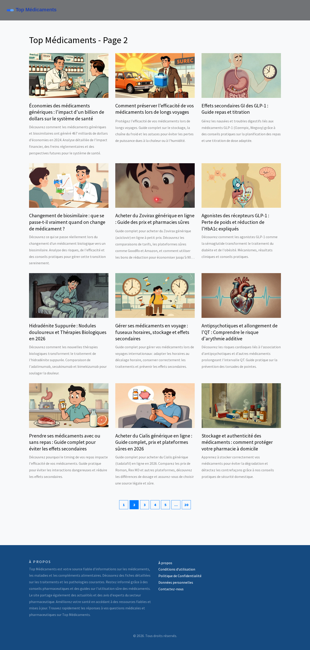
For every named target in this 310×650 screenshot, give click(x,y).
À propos (165, 563)
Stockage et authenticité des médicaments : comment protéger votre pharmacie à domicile (237, 442)
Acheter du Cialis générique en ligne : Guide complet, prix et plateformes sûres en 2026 (153, 442)
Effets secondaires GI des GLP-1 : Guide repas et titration (235, 108)
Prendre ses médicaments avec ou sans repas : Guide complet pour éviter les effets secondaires (64, 442)
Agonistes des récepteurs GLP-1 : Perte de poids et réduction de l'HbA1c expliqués (235, 222)
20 (186, 504)
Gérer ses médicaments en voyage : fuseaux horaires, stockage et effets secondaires (152, 332)
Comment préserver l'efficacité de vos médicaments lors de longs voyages (154, 108)
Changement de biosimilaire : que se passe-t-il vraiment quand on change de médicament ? (67, 222)
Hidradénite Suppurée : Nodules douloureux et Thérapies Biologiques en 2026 (67, 332)
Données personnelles (175, 582)
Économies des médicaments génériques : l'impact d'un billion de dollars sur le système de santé (66, 112)
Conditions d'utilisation (176, 569)
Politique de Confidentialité (180, 575)
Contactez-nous (171, 589)
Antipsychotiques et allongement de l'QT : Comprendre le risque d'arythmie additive (240, 332)
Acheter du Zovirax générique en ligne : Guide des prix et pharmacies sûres (154, 218)
